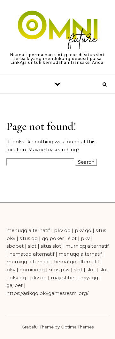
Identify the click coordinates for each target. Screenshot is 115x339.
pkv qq (62, 230)
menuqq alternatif (28, 230)
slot (72, 238)
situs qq (28, 238)
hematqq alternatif (31, 254)
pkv (85, 238)
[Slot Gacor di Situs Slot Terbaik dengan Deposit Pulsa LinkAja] (57, 30)
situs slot (51, 246)
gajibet (14, 285)
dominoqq (32, 270)
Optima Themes (77, 326)
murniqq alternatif (87, 246)
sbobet (15, 246)
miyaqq (89, 278)
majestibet (63, 278)
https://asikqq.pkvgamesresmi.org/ (47, 293)
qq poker (53, 238)
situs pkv (59, 270)
